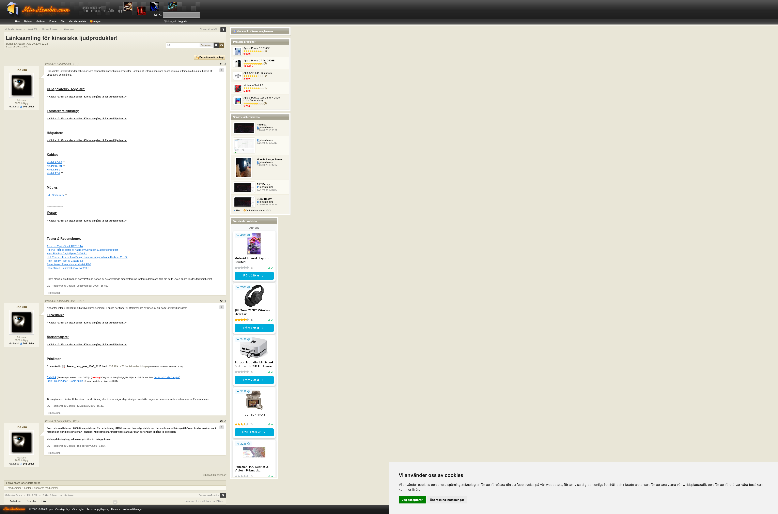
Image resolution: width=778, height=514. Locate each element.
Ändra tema (15, 501)
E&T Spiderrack (55, 195)
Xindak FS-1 (53, 169)
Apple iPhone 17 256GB (257, 48)
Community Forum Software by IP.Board (204, 501)
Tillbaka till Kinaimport (214, 475)
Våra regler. (78, 509)
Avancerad (221, 45)
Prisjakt (97, 21)
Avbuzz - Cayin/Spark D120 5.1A (65, 246)
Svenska (31, 501)
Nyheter (28, 21)
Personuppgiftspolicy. (98, 509)
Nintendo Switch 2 (254, 85)
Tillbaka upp (54, 292)
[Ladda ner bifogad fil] (63, 366)
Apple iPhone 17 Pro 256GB (259, 60)
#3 (221, 421)
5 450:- (247, 91)
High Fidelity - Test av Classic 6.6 (65, 260)
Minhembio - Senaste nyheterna (254, 31)
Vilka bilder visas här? (258, 210)
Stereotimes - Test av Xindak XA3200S (68, 268)
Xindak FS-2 (53, 173)
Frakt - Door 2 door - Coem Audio (65, 381)
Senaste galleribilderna (246, 117)
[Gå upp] (115, 502)
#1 (221, 64)
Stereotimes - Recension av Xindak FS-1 (69, 264)
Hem (17, 21)
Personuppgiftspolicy (209, 495)
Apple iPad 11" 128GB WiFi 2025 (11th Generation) (262, 99)
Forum (53, 21)
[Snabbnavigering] (223, 29)
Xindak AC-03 (54, 162)
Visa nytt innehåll (208, 29)
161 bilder (28, 106)
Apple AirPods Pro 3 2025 (258, 73)
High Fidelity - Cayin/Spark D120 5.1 (67, 253)
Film (63, 21)
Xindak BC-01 (54, 166)
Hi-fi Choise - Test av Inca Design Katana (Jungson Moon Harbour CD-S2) (87, 257)
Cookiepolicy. (62, 509)
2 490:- (247, 78)
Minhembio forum (13, 495)
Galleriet (40, 21)
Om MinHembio (77, 21)
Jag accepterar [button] (412, 499)
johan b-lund (266, 127)
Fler (238, 210)
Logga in (182, 21)
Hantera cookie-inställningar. (127, 509)
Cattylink (51, 377)
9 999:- (247, 53)
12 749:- (248, 66)
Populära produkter (244, 42)
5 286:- (247, 106)
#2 (221, 301)
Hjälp (44, 501)
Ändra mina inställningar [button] (447, 499)
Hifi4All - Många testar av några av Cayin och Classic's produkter (82, 249)
